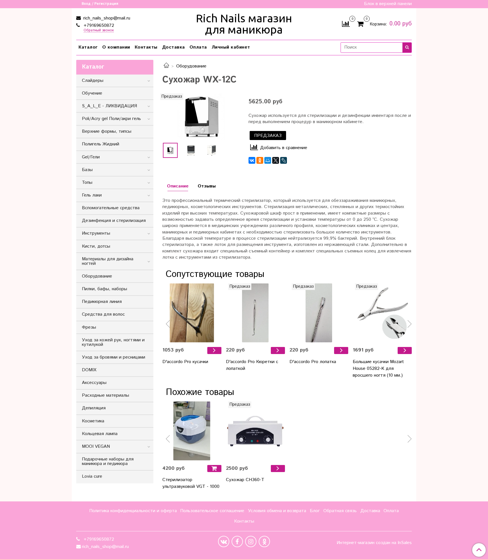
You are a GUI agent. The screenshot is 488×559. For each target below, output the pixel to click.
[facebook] (237, 541)
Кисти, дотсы (96, 246)
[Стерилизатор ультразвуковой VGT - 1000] (191, 430)
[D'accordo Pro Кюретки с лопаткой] (255, 312)
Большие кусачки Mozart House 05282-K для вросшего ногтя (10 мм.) (378, 369)
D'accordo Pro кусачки (185, 362)
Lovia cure (92, 476)
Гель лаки (92, 195)
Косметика (93, 421)
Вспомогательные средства (111, 208)
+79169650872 (98, 25)
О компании (116, 47)
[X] (275, 160)
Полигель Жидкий (100, 144)
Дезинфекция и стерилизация (114, 220)
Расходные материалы (105, 395)
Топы (87, 182)
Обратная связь (340, 511)
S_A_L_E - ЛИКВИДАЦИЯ (109, 106)
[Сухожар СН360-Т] (255, 430)
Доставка (173, 47)
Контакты (146, 47)
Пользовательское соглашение (212, 511)
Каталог (88, 47)
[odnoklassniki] (264, 541)
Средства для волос (103, 314)
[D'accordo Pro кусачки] (191, 312)
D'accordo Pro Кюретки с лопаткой (252, 365)
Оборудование (191, 66)
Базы (87, 170)
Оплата (198, 47)
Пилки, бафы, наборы (104, 289)
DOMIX (89, 370)
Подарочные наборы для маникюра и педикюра (108, 461)
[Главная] (166, 66)
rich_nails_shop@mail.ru (106, 18)
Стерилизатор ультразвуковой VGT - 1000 (190, 483)
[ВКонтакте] (252, 160)
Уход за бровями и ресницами (113, 357)
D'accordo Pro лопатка (312, 362)
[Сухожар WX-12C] (200, 116)
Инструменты (96, 233)
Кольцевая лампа (99, 434)
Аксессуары (94, 382)
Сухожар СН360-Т (245, 480)
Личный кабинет (231, 47)
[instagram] (250, 541)
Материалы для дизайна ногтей (107, 261)
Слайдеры (92, 80)
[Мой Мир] (267, 160)
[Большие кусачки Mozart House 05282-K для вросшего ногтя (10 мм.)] (382, 312)
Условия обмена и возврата (277, 511)
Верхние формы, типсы (106, 131)
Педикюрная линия (102, 301)
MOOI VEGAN (96, 446)
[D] (214, 350)
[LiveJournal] (283, 160)
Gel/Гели (91, 157)
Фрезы (89, 327)
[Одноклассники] (259, 160)
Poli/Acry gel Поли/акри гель (111, 118)
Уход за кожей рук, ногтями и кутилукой (113, 342)
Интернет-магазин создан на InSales (374, 543)
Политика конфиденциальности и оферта (133, 511)
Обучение (92, 93)
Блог (315, 511)
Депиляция (94, 408)
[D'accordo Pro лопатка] (318, 312)
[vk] (223, 541)
